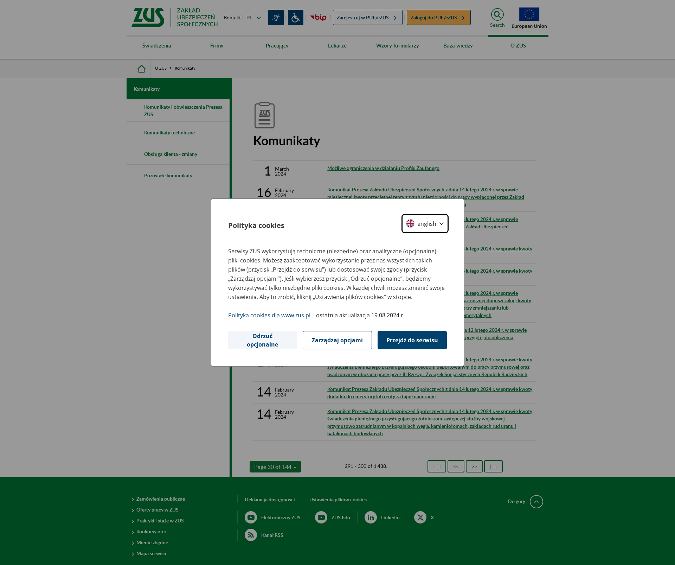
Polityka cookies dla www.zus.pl (269, 315)
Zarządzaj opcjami (337, 340)
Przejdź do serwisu (412, 340)
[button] (425, 223)
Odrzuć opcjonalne (262, 340)
